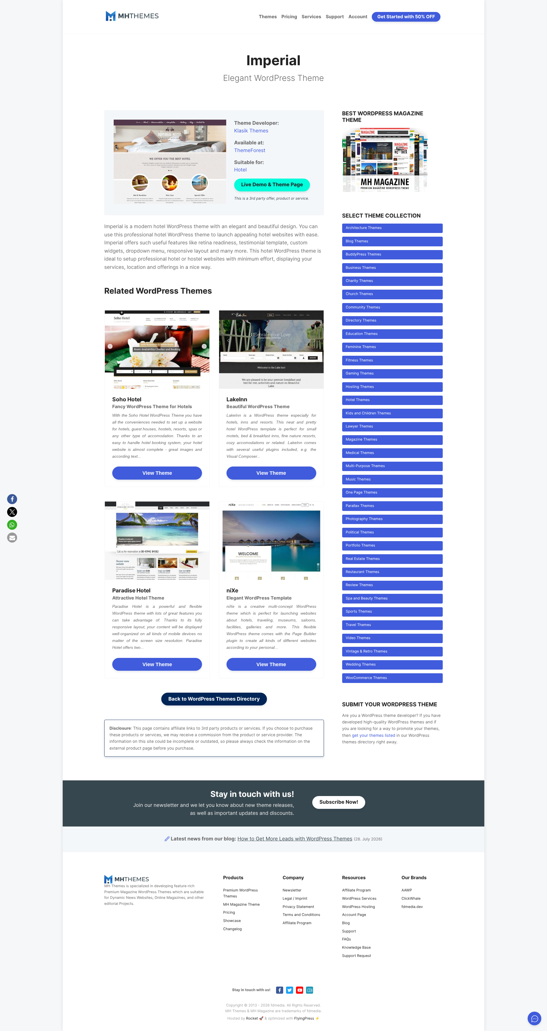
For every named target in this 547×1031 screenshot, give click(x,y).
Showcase (232, 921)
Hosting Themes (360, 387)
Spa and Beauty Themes (366, 598)
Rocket (252, 1018)
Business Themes (361, 268)
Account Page (354, 915)
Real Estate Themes (363, 559)
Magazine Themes (361, 439)
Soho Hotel (126, 399)
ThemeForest (250, 151)
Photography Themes (364, 519)
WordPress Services (359, 899)
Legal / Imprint (295, 899)
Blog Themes (357, 241)
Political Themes (360, 532)
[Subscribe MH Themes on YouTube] (299, 990)
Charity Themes (359, 281)
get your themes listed (373, 735)
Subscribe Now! (338, 802)
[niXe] (271, 541)
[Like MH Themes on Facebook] (279, 990)
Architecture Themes (363, 228)
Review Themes (359, 585)
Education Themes (361, 334)
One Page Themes (361, 492)
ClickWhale (411, 899)
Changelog (232, 929)
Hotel (240, 170)
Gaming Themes (359, 373)
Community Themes (363, 307)
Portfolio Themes (360, 545)
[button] (12, 499)
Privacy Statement (298, 907)
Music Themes (358, 479)
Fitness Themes (359, 360)
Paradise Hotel (131, 590)
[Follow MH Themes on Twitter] (289, 990)
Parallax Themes (360, 506)
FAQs (346, 940)
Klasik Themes (251, 131)
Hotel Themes (358, 400)
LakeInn (236, 399)
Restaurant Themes (362, 572)
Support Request (356, 956)
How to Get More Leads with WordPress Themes (295, 839)
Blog (346, 923)
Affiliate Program (297, 923)
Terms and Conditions (301, 915)
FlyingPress (304, 1018)
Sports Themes (359, 611)
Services (311, 16)
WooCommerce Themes (366, 678)
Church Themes (359, 294)
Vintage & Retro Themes (366, 651)
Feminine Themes (361, 347)
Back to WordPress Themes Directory (214, 699)
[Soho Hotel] (157, 349)
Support (335, 16)
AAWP (406, 890)
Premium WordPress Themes (240, 893)
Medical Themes (360, 453)
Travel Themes (358, 625)
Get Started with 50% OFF (406, 16)
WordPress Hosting (358, 907)
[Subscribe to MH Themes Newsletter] (309, 990)
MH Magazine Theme (241, 905)
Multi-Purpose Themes (365, 466)
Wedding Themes (360, 664)
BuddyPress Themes (363, 254)
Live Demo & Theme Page (272, 185)
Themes (268, 16)
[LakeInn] (271, 349)
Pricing (289, 16)
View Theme (157, 473)
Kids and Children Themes (368, 413)
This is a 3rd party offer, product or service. (271, 199)
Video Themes (358, 638)
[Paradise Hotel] (157, 541)
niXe (232, 590)
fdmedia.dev (412, 907)
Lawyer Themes (359, 426)
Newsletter (292, 890)
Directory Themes (361, 320)
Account (357, 16)
